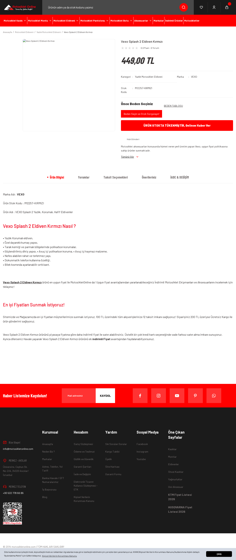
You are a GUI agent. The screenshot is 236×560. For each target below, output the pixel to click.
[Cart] (227, 7)
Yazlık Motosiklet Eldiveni (148, 76)
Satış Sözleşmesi (83, 444)
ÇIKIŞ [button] (219, 554)
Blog (44, 497)
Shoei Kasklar (175, 471)
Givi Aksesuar (175, 486)
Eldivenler (173, 464)
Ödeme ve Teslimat (84, 451)
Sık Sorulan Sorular (116, 444)
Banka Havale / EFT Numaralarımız (53, 479)
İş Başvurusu (49, 489)
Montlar (172, 456)
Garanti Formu (113, 474)
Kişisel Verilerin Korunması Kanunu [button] (59, 555)
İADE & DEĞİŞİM (179, 177)
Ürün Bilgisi (57, 177)
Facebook (142, 444)
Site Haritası (112, 466)
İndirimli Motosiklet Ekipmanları (174, 282)
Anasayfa (47, 444)
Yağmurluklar (175, 479)
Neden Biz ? (48, 451)
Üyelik (108, 459)
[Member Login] (214, 7)
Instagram (142, 451)
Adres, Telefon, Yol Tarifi (52, 468)
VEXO (194, 76)
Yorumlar (83, 177)
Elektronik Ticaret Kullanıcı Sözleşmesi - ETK (86, 485)
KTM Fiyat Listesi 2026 (180, 497)
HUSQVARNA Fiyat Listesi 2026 (180, 509)
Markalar (47, 459)
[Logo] (19, 7)
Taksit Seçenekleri (115, 177)
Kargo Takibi (112, 451)
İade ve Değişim (82, 474)
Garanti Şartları (82, 466)
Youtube (141, 459)
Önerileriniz (149, 177)
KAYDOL (105, 395)
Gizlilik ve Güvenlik (83, 459)
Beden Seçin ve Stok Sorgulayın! (141, 113)
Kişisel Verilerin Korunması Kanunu (84, 498)
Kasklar (172, 449)
